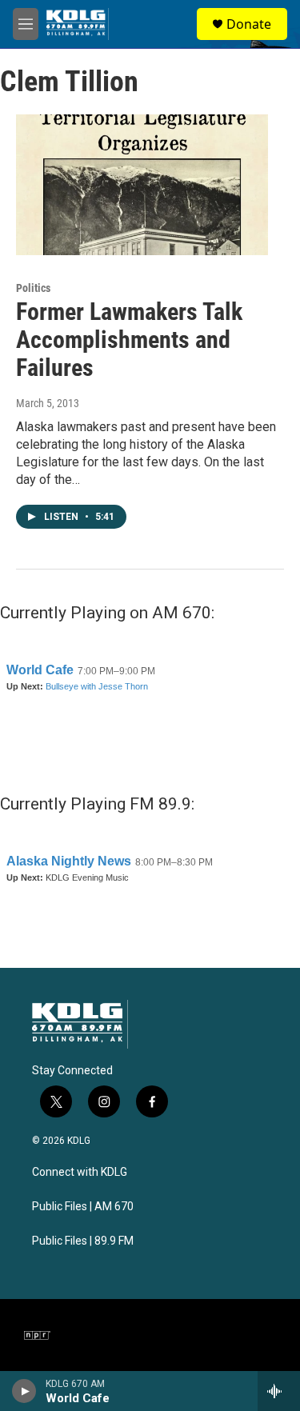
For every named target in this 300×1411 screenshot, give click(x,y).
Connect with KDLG (79, 1172)
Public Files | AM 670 (83, 1207)
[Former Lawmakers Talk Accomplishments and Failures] (142, 184)
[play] (24, 1391)
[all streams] (279, 1391)
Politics (33, 288)
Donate (248, 24)
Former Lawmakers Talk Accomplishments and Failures (129, 340)
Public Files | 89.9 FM (83, 1241)
